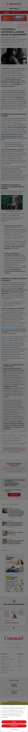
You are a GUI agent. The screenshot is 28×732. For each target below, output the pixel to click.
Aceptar (14, 722)
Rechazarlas (14, 725)
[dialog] (14, 718)
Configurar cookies (14, 729)
